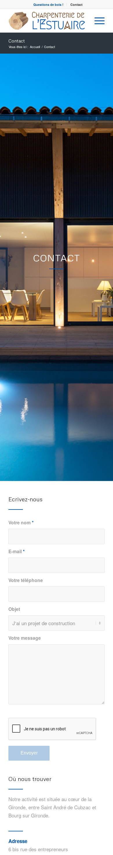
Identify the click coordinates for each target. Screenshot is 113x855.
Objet (14, 609)
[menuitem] (48, 4)
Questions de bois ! (48, 4)
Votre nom (21, 522)
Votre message (24, 637)
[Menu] (97, 20)
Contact (76, 4)
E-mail (16, 551)
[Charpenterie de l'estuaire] (46, 20)
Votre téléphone (25, 580)
